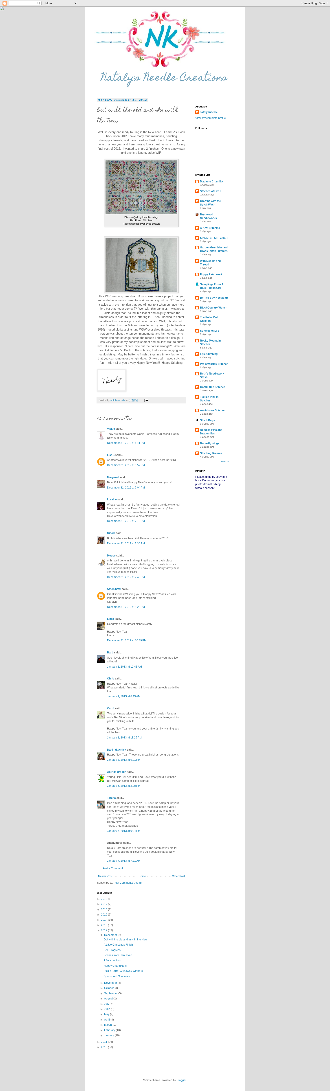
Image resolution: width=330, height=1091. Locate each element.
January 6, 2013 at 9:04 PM (123, 830)
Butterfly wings (209, 443)
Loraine (112, 499)
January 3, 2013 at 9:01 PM (123, 759)
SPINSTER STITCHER (214, 237)
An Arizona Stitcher (212, 410)
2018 (104, 898)
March (108, 1024)
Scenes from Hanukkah (118, 955)
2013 (104, 925)
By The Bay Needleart (214, 297)
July (107, 1004)
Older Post (178, 876)
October (109, 988)
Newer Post (105, 876)
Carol (110, 708)
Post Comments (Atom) (128, 882)
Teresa (111, 798)
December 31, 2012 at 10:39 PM (126, 640)
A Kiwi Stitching (210, 228)
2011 (104, 1041)
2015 (104, 914)
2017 (104, 904)
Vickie (111, 428)
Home (142, 876)
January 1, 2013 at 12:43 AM (124, 666)
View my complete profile (210, 118)
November (111, 982)
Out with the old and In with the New (125, 939)
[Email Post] (146, 400)
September (111, 993)
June (107, 1009)
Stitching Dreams (211, 453)
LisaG (110, 455)
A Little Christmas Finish (118, 944)
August (108, 998)
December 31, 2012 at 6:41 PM (126, 443)
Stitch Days (207, 420)
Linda (110, 618)
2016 (104, 909)
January (109, 1035)
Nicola (111, 533)
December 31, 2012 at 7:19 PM (126, 521)
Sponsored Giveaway (117, 976)
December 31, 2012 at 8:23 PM (126, 607)
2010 (104, 1047)
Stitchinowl (114, 589)
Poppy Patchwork (211, 274)
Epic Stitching (209, 354)
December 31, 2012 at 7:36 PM (126, 543)
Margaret (113, 477)
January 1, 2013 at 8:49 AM (123, 696)
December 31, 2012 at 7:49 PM (126, 577)
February (110, 1030)
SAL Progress (112, 950)
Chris (110, 678)
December (111, 935)
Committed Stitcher (212, 387)
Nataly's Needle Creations (164, 78)
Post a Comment (113, 868)
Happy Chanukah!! (115, 965)
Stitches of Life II (210, 191)
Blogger (181, 1080)
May (107, 1014)
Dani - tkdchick (116, 749)
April (107, 1019)
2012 (104, 930)
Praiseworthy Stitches (214, 364)
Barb (110, 652)
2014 (104, 919)
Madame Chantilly (211, 181)
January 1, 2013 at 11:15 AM (124, 737)
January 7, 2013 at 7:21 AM (123, 860)
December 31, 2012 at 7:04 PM (126, 487)
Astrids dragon (116, 771)
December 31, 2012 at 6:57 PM (126, 465)
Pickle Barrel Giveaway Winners (123, 971)
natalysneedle (209, 112)
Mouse (111, 555)
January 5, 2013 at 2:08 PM (123, 785)
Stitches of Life (209, 330)
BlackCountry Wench (213, 307)
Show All (225, 461)
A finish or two (112, 960)
